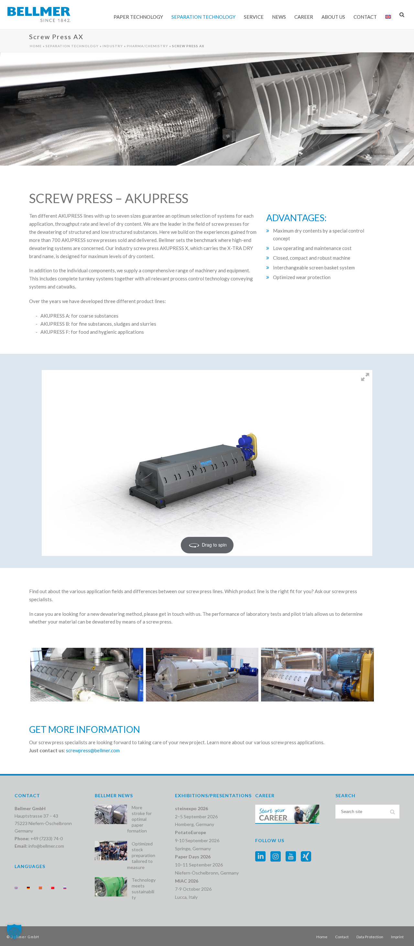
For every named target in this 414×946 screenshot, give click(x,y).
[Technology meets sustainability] (111, 887)
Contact (342, 936)
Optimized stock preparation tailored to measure (141, 855)
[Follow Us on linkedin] (260, 856)
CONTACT (365, 17)
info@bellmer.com (46, 846)
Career (303, 17)
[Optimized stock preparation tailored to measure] (111, 850)
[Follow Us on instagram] (275, 856)
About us (333, 17)
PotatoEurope (190, 832)
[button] (14, 932)
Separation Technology (203, 17)
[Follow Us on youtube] (291, 856)
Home (36, 46)
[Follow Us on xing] (306, 856)
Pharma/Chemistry (147, 46)
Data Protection (369, 936)
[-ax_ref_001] (202, 674)
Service (254, 17)
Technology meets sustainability (144, 888)
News (279, 17)
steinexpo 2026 (191, 808)
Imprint (397, 936)
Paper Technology (138, 17)
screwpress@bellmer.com (93, 750)
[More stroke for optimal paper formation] (111, 814)
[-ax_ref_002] (86, 674)
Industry (113, 46)
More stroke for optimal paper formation (139, 819)
